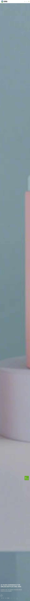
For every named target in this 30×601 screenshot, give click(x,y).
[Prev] (1, 598)
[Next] (3, 598)
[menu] (28, 1)
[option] (15, 300)
